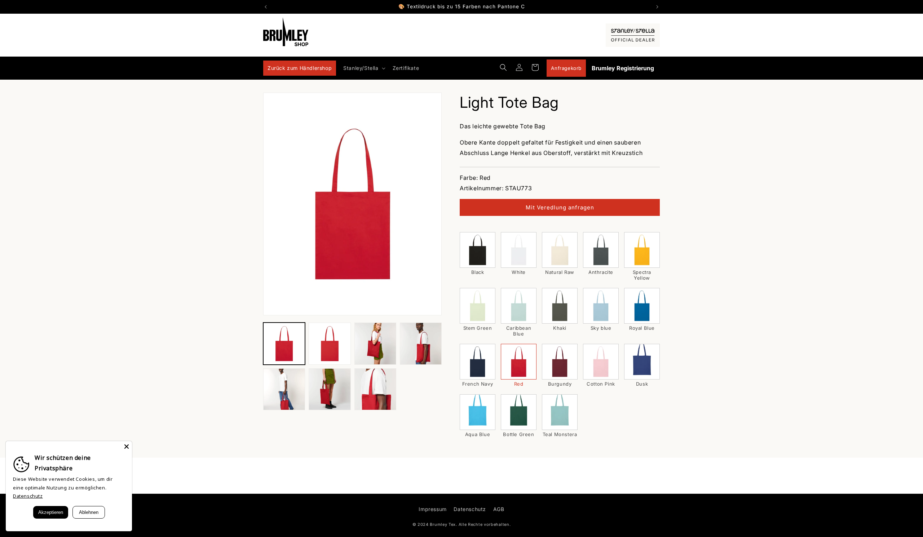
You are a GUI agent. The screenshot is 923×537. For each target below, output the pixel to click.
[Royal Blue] (642, 306)
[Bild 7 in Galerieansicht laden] (375, 389)
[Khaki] (560, 306)
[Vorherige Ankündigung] (266, 7)
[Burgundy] (560, 362)
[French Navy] (477, 362)
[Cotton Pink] (601, 362)
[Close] (126, 446)
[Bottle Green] (518, 412)
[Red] (518, 362)
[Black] (477, 250)
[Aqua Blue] (477, 412)
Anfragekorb (566, 68)
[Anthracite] (601, 250)
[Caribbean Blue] (518, 306)
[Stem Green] (477, 306)
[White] (518, 250)
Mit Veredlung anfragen (560, 207)
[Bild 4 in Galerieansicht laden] (421, 343)
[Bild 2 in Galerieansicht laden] (329, 343)
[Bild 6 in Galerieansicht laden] (329, 389)
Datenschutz (470, 509)
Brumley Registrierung (623, 68)
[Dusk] (642, 362)
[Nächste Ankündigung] (657, 7)
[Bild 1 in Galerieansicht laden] (284, 343)
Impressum (432, 509)
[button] (363, 68)
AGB (498, 509)
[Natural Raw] (560, 250)
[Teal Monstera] (560, 412)
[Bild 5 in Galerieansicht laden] (284, 389)
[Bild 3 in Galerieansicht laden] (375, 343)
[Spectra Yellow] (642, 250)
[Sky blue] (601, 306)
